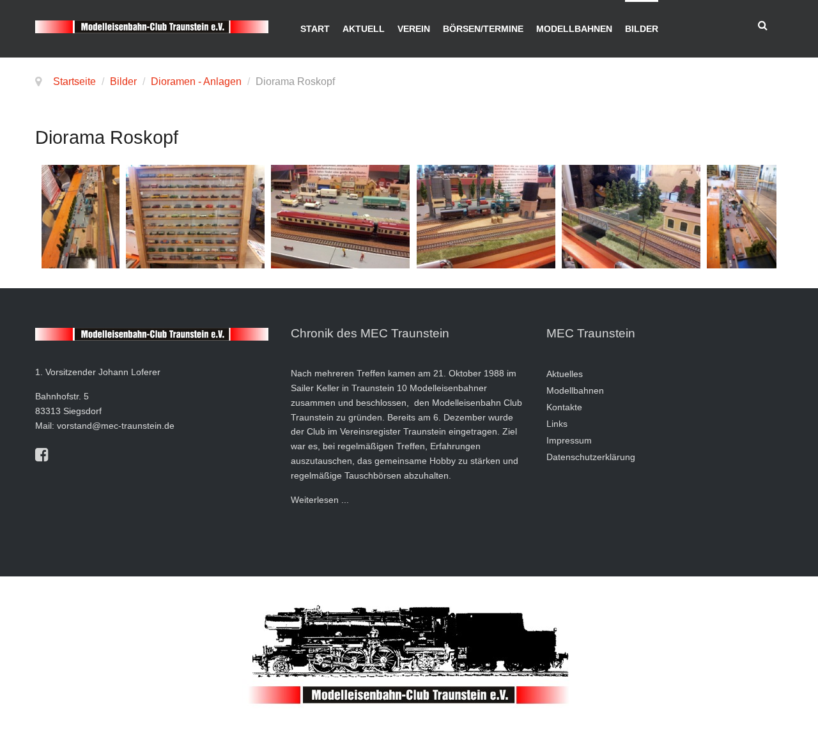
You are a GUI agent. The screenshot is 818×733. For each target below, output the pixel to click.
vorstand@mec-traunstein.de (115, 426)
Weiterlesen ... (320, 500)
